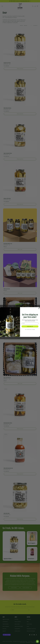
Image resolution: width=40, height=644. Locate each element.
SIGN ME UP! (30, 326)
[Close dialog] (39, 308)
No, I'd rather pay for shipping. (30, 329)
